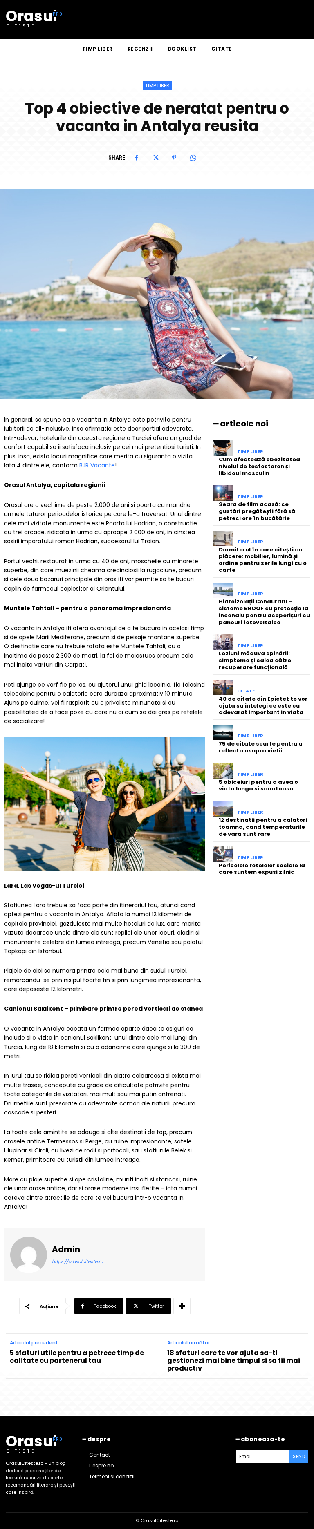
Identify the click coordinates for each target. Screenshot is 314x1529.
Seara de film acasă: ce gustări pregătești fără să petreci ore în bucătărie (257, 511)
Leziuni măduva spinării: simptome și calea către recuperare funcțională (255, 660)
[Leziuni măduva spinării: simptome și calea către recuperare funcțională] (223, 642)
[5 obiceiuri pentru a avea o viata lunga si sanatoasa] (223, 771)
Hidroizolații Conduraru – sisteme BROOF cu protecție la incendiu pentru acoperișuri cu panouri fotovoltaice (264, 612)
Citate (246, 691)
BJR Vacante (97, 465)
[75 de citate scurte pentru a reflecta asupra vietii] (223, 732)
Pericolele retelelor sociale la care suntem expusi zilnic (262, 869)
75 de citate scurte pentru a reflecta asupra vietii (261, 747)
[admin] (28, 1255)
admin (66, 1249)
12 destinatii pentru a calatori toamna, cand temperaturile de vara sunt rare (263, 827)
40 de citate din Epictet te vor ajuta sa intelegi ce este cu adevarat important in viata (263, 706)
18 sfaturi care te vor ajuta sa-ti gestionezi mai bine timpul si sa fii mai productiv (233, 1361)
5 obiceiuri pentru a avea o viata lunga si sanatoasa (258, 785)
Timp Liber (157, 86)
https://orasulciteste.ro (77, 1261)
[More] (182, 1306)
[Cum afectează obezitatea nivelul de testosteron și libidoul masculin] (223, 448)
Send (299, 1456)
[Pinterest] (174, 158)
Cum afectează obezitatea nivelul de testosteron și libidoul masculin (259, 466)
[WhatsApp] (193, 158)
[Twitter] (155, 158)
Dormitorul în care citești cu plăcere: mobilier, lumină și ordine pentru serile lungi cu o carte (263, 560)
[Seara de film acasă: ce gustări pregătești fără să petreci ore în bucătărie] (223, 493)
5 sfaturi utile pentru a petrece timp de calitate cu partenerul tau (77, 1356)
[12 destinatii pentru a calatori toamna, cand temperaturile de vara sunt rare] (223, 809)
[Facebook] (136, 158)
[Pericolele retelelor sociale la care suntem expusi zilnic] (223, 854)
